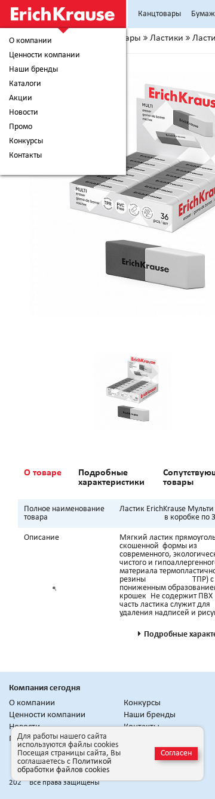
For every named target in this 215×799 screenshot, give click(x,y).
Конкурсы (26, 141)
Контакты (25, 156)
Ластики (166, 38)
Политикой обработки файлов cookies (64, 766)
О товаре (43, 473)
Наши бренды (33, 70)
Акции (20, 98)
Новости (23, 113)
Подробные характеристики (111, 477)
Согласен (176, 753)
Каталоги (25, 84)
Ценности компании (44, 55)
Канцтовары (159, 14)
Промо (20, 127)
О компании (30, 41)
